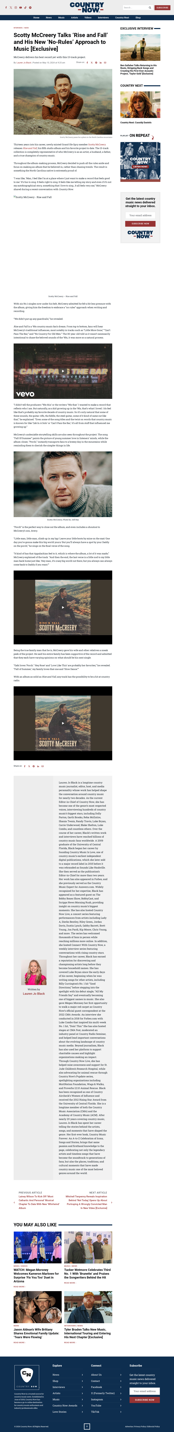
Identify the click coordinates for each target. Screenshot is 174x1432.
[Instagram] (15, 7)
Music (61, 17)
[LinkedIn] (101, 63)
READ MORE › (20, 1287)
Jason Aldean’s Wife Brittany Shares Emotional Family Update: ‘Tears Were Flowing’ (36, 1333)
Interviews (103, 17)
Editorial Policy (153, 1426)
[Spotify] (30, 7)
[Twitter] (11, 7)
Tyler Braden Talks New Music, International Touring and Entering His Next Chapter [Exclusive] (87, 1333)
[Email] (105, 63)
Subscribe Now (140, 223)
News (49, 17)
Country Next (122, 17)
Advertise (129, 1426)
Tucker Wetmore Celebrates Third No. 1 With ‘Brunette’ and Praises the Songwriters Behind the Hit (87, 1273)
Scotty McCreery (97, 144)
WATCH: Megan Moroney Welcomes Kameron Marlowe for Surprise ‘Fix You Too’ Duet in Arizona (36, 1275)
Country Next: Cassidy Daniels (135, 122)
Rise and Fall (30, 148)
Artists (74, 17)
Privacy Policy (140, 1426)
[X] (92, 63)
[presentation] (38, 1247)
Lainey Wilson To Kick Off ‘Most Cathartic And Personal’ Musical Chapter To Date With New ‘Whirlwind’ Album (39, 1202)
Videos (87, 17)
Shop (138, 17)
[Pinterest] (96, 63)
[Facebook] (6, 7)
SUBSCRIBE (162, 7)
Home (36, 17)
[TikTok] (25, 7)
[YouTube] (20, 7)
